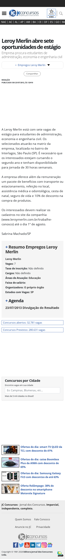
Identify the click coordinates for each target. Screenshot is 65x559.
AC (10, 22)
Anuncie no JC (23, 527)
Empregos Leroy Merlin (30, 65)
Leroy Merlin (13, 259)
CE (39, 22)
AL (16, 22)
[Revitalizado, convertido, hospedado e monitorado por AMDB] (60, 554)
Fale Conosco (42, 519)
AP (22, 22)
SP (32, 292)
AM (28, 22)
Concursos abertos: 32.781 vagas (22, 322)
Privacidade (43, 527)
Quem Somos (23, 519)
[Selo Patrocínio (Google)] (51, 13)
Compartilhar (32, 73)
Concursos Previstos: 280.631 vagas (24, 330)
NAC (3, 22)
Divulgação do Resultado (32, 308)
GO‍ (57, 22)
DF (45, 22)
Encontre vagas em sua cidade (19, 385)
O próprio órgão (34, 287)
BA (34, 22)
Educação (35, 278)
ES (51, 22)
